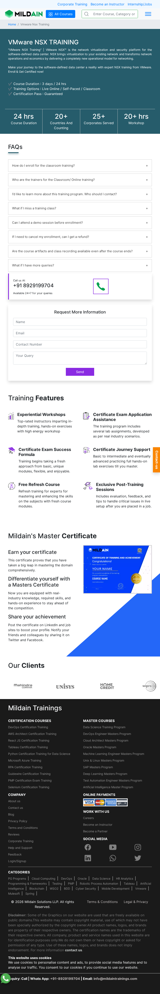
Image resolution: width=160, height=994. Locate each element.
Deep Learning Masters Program (105, 773)
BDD (67, 888)
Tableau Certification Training (28, 747)
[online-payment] (105, 802)
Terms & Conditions (102, 902)
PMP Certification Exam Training (30, 780)
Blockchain (36, 888)
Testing (57, 883)
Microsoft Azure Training (24, 760)
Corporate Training (72, 4)
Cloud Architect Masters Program (105, 740)
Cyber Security (86, 888)
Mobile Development (116, 888)
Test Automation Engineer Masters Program (112, 780)
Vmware (140, 888)
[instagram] (137, 847)
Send (80, 372)
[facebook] (87, 847)
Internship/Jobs (140, 4)
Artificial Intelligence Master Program (108, 787)
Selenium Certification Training (28, 787)
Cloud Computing (43, 878)
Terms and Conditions (23, 827)
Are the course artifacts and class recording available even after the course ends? (72, 251)
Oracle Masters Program (99, 747)
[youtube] (112, 847)
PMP (71, 883)
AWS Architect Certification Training (32, 734)
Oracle (82, 878)
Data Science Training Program (104, 727)
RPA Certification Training (25, 767)
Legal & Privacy (136, 902)
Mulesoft (14, 893)
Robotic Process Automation (99, 883)
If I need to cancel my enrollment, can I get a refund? (50, 237)
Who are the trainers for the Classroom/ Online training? (53, 180)
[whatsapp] (112, 858)
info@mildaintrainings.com (115, 979)
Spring (29, 893)
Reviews (13, 834)
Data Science (101, 878)
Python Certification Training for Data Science (39, 753)
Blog (11, 814)
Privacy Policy (17, 821)
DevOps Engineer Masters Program (107, 734)
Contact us (15, 807)
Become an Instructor (107, 4)
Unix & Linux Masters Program (103, 760)
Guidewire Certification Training (29, 773)
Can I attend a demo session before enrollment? (47, 223)
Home (12, 24)
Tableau (129, 883)
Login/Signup (17, 861)
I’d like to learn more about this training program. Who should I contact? (64, 194)
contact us (73, 950)
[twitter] (137, 858)
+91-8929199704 (65, 979)
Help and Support (20, 847)
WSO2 (54, 888)
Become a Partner (95, 831)
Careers (88, 818)
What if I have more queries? (33, 265)
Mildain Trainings (35, 708)
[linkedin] (87, 858)
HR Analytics (124, 878)
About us (14, 801)
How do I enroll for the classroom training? (43, 165)
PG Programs (17, 878)
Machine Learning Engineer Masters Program (113, 753)
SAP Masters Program (98, 767)
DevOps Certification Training (28, 727)
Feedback (15, 854)
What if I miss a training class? (34, 208)
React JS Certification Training (28, 740)
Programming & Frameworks (27, 883)
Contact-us (157, 460)
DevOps (66, 878)
